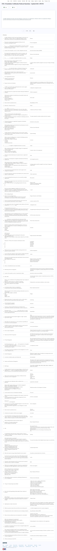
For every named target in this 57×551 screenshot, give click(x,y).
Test (14, 7)
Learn (6, 7)
